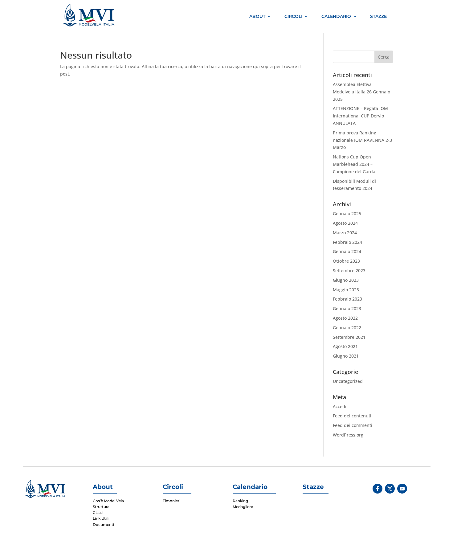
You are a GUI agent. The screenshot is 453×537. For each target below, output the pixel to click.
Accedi (339, 406)
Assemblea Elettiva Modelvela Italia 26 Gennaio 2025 (361, 91)
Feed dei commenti (352, 425)
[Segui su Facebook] (377, 489)
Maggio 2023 (346, 290)
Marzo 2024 (345, 233)
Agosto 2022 (345, 318)
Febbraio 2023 (347, 299)
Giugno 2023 (346, 280)
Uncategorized (348, 381)
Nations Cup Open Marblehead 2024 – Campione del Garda (354, 164)
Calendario (336, 16)
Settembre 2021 (349, 337)
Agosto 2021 (345, 346)
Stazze (378, 16)
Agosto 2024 (345, 223)
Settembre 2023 (349, 270)
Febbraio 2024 (347, 242)
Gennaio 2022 (347, 327)
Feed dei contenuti (352, 416)
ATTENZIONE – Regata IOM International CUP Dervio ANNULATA (360, 115)
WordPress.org (348, 435)
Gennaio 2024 (347, 251)
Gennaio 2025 (347, 213)
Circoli (293, 16)
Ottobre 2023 (346, 261)
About (257, 16)
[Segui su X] (390, 489)
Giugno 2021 (346, 356)
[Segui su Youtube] (402, 489)
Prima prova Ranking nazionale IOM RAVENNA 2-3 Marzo (362, 140)
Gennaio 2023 (347, 308)
